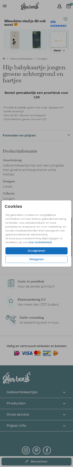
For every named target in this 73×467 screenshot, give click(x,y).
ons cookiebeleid (40, 242)
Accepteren (36, 250)
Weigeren (36, 259)
